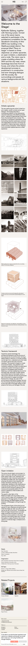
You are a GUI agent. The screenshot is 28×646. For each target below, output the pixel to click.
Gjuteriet (16, 595)
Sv (22, 1)
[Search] (26, 1)
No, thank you (23, 641)
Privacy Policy (20, 644)
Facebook (3, 628)
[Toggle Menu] (2, 2)
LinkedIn (3, 629)
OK (14, 641)
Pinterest (16, 628)
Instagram (3, 627)
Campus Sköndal (4, 595)
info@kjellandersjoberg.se (6, 622)
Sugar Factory (4, 611)
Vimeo (16, 627)
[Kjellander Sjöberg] (14, 2)
